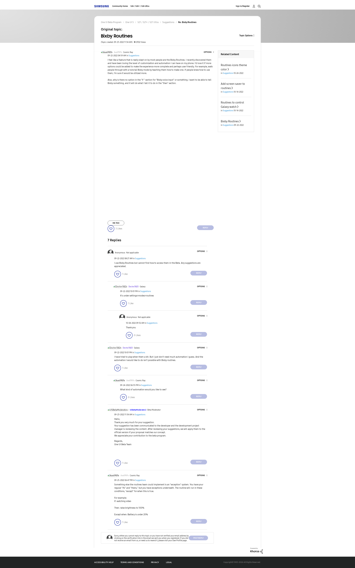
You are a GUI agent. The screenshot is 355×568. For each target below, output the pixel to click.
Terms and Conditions (132, 562)
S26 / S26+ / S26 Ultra (139, 6)
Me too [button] (116, 223)
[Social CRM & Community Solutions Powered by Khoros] (256, 550)
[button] (209, 52)
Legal (169, 562)
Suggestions (168, 22)
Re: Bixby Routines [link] (187, 22)
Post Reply (198, 538)
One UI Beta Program (111, 22)
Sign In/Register (243, 6)
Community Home (120, 6)
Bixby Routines (230, 121)
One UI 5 (129, 22)
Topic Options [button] (246, 35)
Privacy (155, 562)
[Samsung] (101, 6)
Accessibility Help (104, 562)
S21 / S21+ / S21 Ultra (148, 22)
